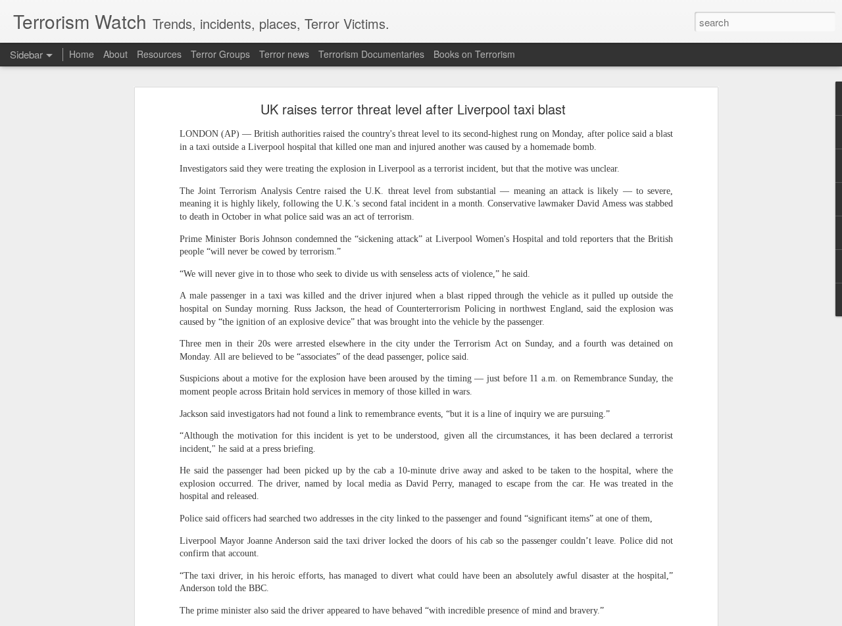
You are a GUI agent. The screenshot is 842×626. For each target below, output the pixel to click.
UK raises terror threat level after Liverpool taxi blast (413, 108)
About (115, 53)
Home (81, 53)
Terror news (284, 53)
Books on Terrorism (474, 53)
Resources (159, 53)
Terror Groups (220, 53)
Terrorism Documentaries (371, 53)
